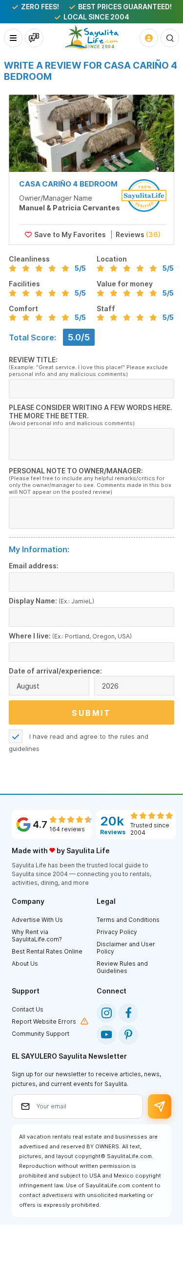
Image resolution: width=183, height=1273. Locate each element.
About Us (25, 963)
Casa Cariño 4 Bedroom (68, 183)
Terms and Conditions (128, 919)
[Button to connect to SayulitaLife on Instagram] (106, 1013)
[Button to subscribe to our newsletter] (159, 1106)
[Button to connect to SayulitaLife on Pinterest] (128, 1035)
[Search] (170, 38)
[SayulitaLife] (91, 37)
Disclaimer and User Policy (126, 947)
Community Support (40, 1033)
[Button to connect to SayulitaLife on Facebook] (128, 1013)
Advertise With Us (37, 919)
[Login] (149, 38)
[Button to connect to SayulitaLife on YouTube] (106, 1035)
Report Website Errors (44, 1021)
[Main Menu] (13, 38)
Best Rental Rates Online (47, 951)
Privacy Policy (117, 932)
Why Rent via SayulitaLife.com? (37, 935)
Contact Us (27, 1009)
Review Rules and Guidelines (122, 967)
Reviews (137, 234)
